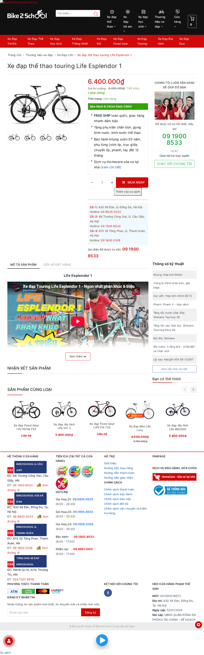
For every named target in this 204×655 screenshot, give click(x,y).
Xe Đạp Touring (142, 41)
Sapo (132, 626)
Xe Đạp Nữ (102, 41)
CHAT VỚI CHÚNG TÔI (174, 164)
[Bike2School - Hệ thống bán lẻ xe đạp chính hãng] (29, 14)
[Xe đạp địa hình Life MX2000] (178, 420)
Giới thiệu (110, 463)
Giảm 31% (137, 415)
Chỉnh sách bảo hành (118, 494)
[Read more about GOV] (169, 488)
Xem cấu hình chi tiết (174, 369)
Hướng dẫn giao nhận (118, 477)
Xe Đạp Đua (184, 41)
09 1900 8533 (174, 139)
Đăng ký (90, 612)
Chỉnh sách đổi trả (116, 503)
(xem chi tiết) (111, 167)
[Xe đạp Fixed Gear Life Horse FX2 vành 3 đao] (26, 420)
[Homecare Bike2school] (174, 476)
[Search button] (94, 14)
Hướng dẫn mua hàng (118, 468)
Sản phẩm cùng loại (29, 389)
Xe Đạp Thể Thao (35, 41)
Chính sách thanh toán (119, 489)
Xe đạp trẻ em (127, 21)
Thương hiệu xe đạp (160, 21)
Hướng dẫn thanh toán (119, 472)
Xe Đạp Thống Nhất (80, 41)
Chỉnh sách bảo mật (117, 499)
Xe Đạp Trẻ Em (12, 41)
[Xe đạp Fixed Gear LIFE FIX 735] (102, 419)
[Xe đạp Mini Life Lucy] (140, 422)
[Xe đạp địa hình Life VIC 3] (64, 419)
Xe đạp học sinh (143, 21)
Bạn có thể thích (166, 379)
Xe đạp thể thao (112, 21)
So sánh (5, 652)
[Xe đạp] (102, 4)
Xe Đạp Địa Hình (165, 41)
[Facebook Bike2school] (108, 593)
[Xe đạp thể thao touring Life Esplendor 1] (45, 102)
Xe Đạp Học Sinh (56, 41)
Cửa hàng (177, 19)
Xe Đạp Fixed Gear (120, 41)
